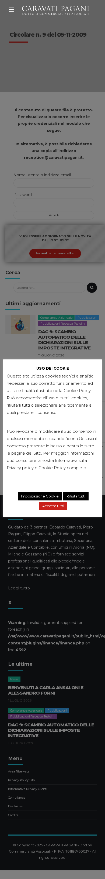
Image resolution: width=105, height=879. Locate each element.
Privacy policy (20, 467)
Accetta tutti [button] (53, 506)
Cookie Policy (52, 467)
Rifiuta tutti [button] (75, 496)
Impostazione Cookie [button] (40, 496)
